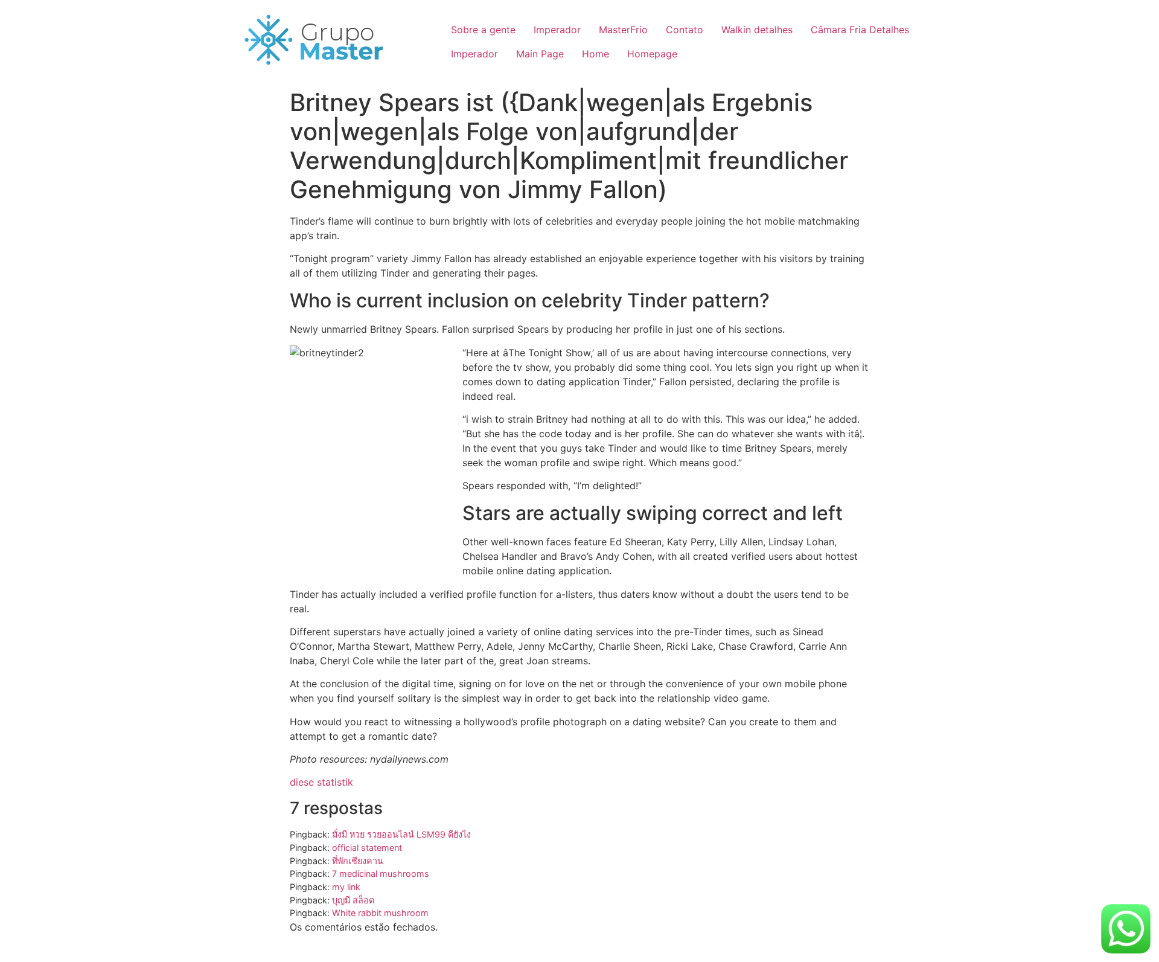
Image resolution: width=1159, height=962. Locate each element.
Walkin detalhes (757, 30)
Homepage (652, 54)
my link (346, 887)
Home (595, 54)
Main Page (540, 54)
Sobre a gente (483, 30)
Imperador (557, 30)
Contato (684, 30)
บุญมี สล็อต (353, 900)
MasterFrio (623, 30)
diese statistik (321, 782)
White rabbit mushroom (380, 913)
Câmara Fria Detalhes (860, 30)
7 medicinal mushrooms (380, 873)
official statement (367, 847)
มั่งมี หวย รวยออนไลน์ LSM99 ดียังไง (401, 834)
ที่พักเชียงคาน (357, 861)
